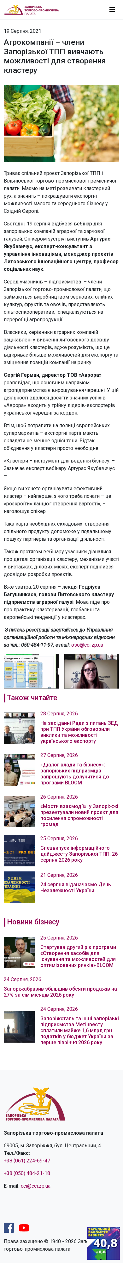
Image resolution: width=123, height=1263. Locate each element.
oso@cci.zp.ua (87, 645)
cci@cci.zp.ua (35, 1186)
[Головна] (34, 9)
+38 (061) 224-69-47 (27, 1161)
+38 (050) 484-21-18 (27, 1173)
